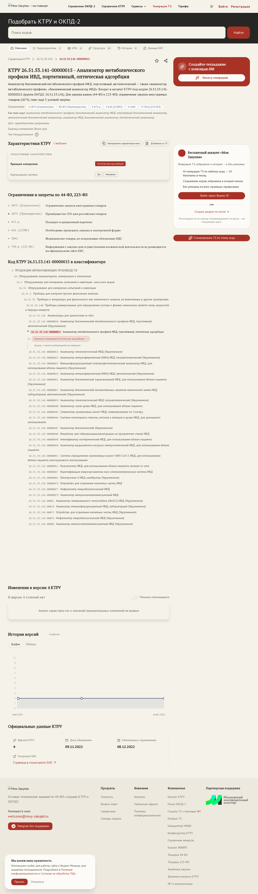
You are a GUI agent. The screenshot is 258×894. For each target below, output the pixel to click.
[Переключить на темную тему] (211, 6)
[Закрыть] (243, 151)
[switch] (134, 597)
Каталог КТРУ (176, 797)
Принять (19, 882)
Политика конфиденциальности (147, 813)
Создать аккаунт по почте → (211, 211)
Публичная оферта (146, 804)
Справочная (108, 811)
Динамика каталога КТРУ (183, 876)
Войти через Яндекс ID (214, 195)
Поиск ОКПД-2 (177, 804)
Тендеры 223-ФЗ (178, 862)
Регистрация (240, 6)
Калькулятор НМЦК (179, 826)
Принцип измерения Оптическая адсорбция (59, 338)
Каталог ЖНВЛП (177, 847)
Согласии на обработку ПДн (58, 873)
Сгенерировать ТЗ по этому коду (214, 238)
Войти (223, 6)
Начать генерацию (215, 77)
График (15, 644)
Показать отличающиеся (154, 597)
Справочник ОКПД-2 (81, 6)
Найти (238, 32)
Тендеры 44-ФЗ (178, 855)
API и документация (180, 884)
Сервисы (137, 6)
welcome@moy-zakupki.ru (28, 816)
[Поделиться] (165, 60)
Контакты (139, 797)
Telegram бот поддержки (33, 826)
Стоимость (107, 797)
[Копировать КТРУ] (166, 73)
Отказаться (37, 882)
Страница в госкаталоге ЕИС (32, 762)
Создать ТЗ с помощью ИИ (184, 811)
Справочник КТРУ (113, 6)
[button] (84, 73)
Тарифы (183, 6)
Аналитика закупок (179, 869)
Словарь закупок (111, 818)
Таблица (31, 644)
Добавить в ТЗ (159, 143)
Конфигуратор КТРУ (180, 833)
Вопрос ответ (109, 804)
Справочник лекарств (181, 840)
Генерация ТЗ (162, 6)
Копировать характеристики (124, 143)
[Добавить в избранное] (156, 60)
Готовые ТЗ (175, 818)
